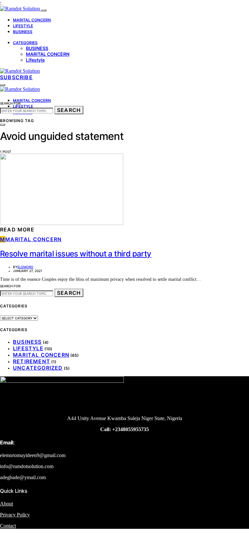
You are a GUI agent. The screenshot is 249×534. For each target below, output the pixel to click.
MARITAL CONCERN (32, 20)
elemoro (25, 267)
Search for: (10, 103)
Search (69, 110)
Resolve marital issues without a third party (75, 253)
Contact (8, 525)
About (6, 503)
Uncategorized (38, 368)
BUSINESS (22, 31)
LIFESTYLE (23, 25)
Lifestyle (35, 60)
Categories (25, 42)
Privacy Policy (15, 514)
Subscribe (16, 77)
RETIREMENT (31, 361)
